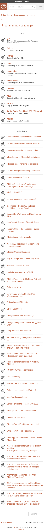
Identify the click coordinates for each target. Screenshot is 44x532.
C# (8, 39)
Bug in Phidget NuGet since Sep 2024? (23, 259)
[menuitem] (20, 530)
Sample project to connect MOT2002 (22, 404)
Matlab (10, 119)
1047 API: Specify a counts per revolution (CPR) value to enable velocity (24, 494)
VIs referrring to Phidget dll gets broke (23, 157)
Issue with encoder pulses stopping (22, 150)
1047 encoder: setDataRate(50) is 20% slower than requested (23, 457)
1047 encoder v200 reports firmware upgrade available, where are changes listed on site (23, 466)
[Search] (33, 7)
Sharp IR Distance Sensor (18, 265)
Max (9, 96)
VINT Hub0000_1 (14, 309)
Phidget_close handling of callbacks (22, 164)
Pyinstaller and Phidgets (17, 302)
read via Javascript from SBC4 (20, 272)
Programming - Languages (18, 25)
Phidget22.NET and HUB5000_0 (20, 315)
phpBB (15, 527)
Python (10, 56)
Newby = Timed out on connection (21, 410)
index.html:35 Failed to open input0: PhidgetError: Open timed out (22, 354)
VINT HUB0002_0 (14, 192)
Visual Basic (12, 80)
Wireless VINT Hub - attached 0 (20, 431)
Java (9, 63)
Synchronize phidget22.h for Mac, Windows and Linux (21, 295)
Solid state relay (14, 287)
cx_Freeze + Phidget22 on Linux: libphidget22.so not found (21, 207)
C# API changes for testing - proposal (23, 170)
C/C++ (10, 48)
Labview (11, 88)
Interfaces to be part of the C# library (23, 222)
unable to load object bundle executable (24, 137)
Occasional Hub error (16, 417)
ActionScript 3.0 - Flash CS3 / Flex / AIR (25, 111)
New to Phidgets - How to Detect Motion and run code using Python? (24, 346)
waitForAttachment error (17, 397)
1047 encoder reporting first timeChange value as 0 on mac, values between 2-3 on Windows (25, 485)
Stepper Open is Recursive (18, 252)
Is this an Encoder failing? (18, 177)
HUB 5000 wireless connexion (20, 370)
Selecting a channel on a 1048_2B (21, 390)
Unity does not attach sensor (19, 330)
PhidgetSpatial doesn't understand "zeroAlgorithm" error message (21, 185)
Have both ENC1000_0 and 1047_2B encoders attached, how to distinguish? (23, 502)
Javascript (12, 71)
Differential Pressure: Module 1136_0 (23, 143)
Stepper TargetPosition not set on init (23, 424)
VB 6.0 (10, 104)
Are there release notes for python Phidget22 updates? (21, 476)
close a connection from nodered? (21, 199)
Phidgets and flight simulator (19, 237)
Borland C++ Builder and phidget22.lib (23, 383)
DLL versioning (13, 376)
